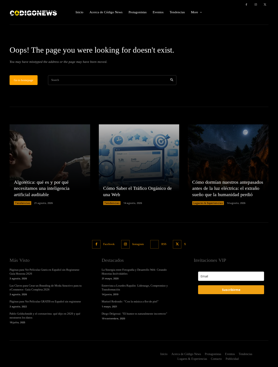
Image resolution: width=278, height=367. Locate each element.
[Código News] (34, 12)
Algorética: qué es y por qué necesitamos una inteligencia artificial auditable (42, 188)
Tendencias (22, 203)
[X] (264, 4)
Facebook (109, 244)
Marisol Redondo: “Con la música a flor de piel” (130, 301)
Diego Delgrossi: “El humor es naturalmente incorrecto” (134, 313)
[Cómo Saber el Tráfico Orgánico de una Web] (139, 164)
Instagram (138, 244)
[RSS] (154, 244)
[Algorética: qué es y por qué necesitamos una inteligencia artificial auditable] (50, 164)
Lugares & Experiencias (208, 203)
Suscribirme (231, 290)
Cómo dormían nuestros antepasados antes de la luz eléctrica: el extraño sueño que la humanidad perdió (227, 188)
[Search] (171, 80)
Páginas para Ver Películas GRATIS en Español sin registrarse (45, 301)
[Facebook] (246, 4)
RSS (163, 244)
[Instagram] (255, 4)
